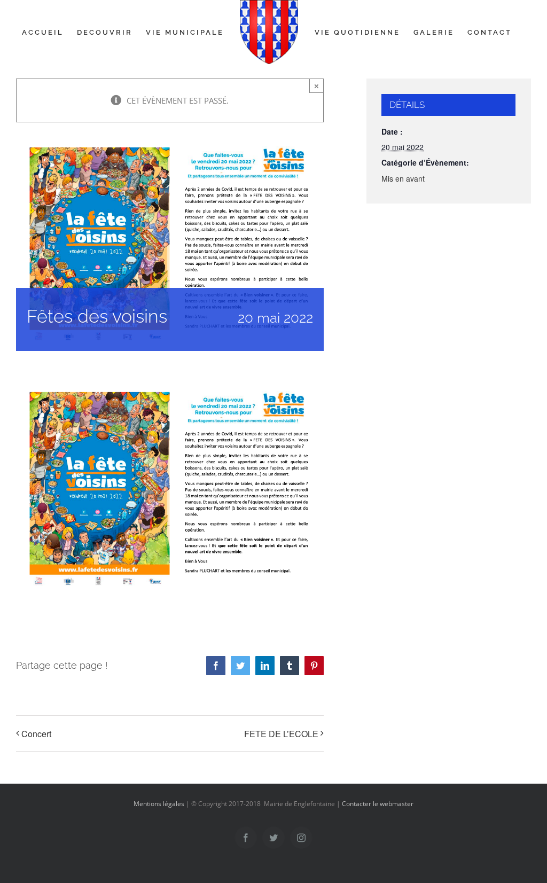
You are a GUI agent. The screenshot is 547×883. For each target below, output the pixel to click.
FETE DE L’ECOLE (281, 734)
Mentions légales (159, 803)
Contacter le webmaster (377, 803)
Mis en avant (403, 178)
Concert (36, 734)
